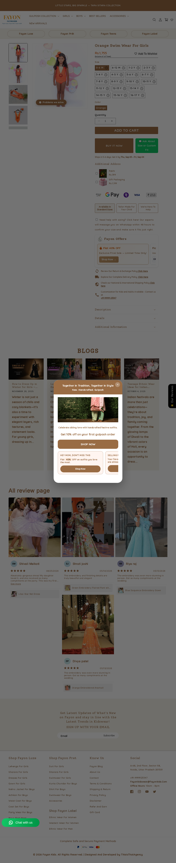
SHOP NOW (88, 444)
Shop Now (80, 469)
